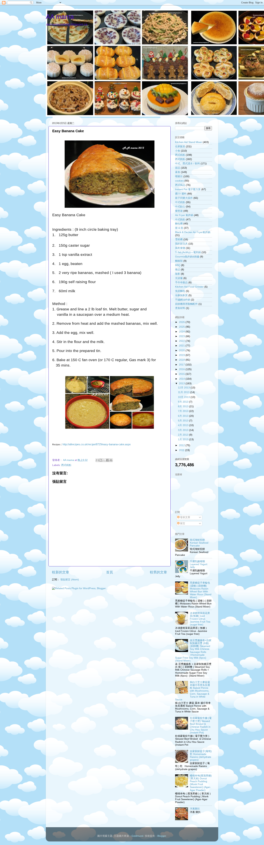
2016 (182, 369)
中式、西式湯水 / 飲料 (187, 163)
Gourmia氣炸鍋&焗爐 (187, 256)
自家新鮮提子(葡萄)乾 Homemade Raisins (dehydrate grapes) (201, 755)
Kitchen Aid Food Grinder (189, 286)
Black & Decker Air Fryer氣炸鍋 (192, 232)
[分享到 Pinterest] (111, 460)
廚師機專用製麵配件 (186, 304)
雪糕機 (179, 239)
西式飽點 (180, 159)
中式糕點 (180, 202)
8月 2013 (183, 406)
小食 (177, 150)
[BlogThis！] (101, 460)
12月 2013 (184, 387)
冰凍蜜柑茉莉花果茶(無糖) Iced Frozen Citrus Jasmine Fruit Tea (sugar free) (200, 619)
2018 (182, 359)
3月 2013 (183, 430)
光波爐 (179, 278)
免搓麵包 (180, 291)
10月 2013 (184, 397)
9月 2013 (183, 401)
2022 (182, 341)
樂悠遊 (179, 211)
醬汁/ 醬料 (181, 193)
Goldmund (137, 836)
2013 (182, 383)
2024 (182, 331)
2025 (182, 326)
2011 (182, 450)
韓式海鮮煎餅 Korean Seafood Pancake (199, 543)
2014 (182, 378)
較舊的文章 (158, 572)
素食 (177, 172)
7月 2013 (183, 411)
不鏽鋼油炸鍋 (182, 299)
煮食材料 (180, 308)
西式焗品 (180, 185)
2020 (182, 350)
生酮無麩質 (181, 295)
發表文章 (184, 517)
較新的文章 (60, 572)
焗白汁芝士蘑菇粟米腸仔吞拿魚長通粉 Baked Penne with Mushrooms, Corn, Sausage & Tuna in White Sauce (192, 691)
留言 (182, 523)
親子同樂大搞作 (184, 198)
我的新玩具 (181, 243)
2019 (182, 355)
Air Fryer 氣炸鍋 (184, 215)
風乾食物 (180, 248)
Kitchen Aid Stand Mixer (188, 142)
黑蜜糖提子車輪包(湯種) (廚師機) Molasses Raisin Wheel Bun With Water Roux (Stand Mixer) (200, 590)
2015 (182, 374)
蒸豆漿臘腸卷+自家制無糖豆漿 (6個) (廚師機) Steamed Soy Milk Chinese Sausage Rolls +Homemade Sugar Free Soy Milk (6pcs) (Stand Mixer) (193, 650)
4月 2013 (183, 425)
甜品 (177, 167)
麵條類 (179, 261)
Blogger (161, 836)
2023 (182, 336)
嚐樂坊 (179, 176)
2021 (182, 345)
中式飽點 (180, 219)
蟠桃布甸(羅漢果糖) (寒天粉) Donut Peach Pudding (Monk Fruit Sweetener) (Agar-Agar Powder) (201, 783)
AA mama (60, 16)
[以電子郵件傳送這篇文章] (97, 460)
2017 (182, 364)
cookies (179, 180)
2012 (182, 445)
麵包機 (179, 223)
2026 (182, 322)
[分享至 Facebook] (107, 460)
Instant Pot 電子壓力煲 (188, 189)
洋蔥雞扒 (195, 808)
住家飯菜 (180, 146)
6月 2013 (183, 416)
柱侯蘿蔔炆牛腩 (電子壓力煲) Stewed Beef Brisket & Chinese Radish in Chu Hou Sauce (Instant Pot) (201, 725)
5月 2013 (183, 420)
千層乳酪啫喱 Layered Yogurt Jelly (198, 564)
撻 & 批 (179, 228)
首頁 (109, 572)
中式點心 (180, 206)
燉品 (177, 269)
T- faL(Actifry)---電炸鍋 (188, 252)
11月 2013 (184, 392)
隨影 (177, 274)
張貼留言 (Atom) (69, 579)
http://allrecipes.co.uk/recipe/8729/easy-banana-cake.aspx (96, 444)
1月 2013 (183, 439)
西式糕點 (66, 465)
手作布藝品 (181, 282)
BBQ (177, 265)
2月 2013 (183, 434)
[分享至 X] (104, 460)
